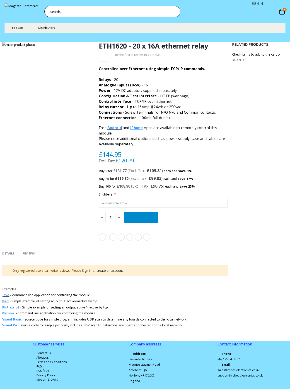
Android (114, 127)
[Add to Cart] (141, 217)
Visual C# (9, 325)
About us (42, 357)
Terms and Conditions (51, 362)
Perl (5, 301)
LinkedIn (129, 237)
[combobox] (112, 11)
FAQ (39, 366)
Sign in (87, 270)
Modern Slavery (47, 379)
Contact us (43, 353)
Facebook (112, 237)
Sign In (257, 3)
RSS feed (42, 371)
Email (146, 237)
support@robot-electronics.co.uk (240, 375)
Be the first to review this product (137, 55)
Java (5, 295)
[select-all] (239, 60)
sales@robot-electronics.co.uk (238, 370)
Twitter (121, 237)
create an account (110, 270)
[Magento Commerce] (23, 11)
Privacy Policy (45, 375)
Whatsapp (138, 237)
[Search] (174, 11)
